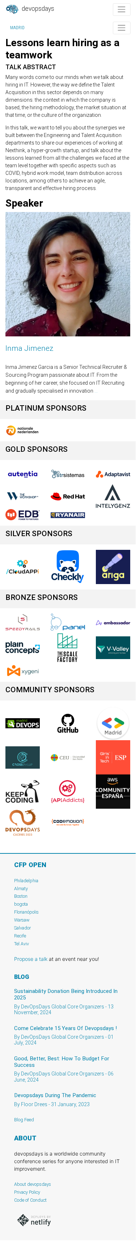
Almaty (21, 888)
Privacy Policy (27, 1192)
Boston (20, 896)
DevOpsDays (37, 8)
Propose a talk (30, 959)
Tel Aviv (21, 943)
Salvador (22, 928)
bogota (21, 904)
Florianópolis (26, 912)
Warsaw (22, 920)
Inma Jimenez (29, 348)
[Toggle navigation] (122, 9)
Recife (20, 935)
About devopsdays (32, 1184)
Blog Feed (24, 1119)
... (96, 391)
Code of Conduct (30, 1200)
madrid (17, 27)
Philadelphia (26, 880)
